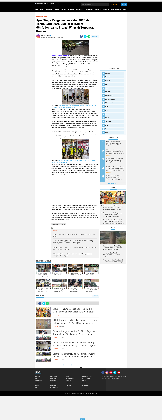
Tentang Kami (105, 376)
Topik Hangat (85, 385)
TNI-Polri (68, 385)
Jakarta (107, 88)
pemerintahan (80, 9)
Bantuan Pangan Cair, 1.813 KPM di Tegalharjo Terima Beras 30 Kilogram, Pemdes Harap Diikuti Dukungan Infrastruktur (75, 334)
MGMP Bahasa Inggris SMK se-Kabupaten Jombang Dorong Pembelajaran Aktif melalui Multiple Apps (114, 160)
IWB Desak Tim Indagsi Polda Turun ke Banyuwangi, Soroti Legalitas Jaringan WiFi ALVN (115, 168)
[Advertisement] (75, 190)
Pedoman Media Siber (121, 376)
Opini (106, 132)
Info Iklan (118, 378)
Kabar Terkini (38, 380)
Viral (36, 387)
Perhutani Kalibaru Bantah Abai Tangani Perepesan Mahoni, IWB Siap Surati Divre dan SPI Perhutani (113, 221)
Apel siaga (44, 16)
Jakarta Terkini (86, 378)
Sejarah (37, 385)
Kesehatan (98, 9)
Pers (106, 110)
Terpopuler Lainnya (113, 183)
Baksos (107, 114)
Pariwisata (69, 383)
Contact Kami (111, 378)
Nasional (56, 9)
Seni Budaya (106, 9)
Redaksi (112, 376)
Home (36, 9)
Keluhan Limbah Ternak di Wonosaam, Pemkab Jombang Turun (112, 254)
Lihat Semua (67, 364)
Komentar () (95, 36)
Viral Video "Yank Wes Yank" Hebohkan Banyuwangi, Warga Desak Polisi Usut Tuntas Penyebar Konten (114, 177)
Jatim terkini (108, 121)
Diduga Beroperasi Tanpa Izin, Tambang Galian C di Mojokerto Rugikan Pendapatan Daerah (112, 247)
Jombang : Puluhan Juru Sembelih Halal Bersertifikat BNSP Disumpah (113, 261)
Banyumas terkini (110, 99)
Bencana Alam (109, 95)
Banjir (107, 117)
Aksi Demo (37, 376)
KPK (106, 125)
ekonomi (125, 9)
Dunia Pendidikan (116, 9)
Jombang (62, 224)
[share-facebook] (81, 36)
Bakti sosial (53, 376)
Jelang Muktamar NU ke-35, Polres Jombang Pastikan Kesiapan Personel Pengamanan (74, 355)
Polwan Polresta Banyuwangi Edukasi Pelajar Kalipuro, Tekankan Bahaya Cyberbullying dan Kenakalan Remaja (74, 345)
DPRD (106, 106)
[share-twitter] (85, 36)
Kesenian (107, 129)
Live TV (124, 4)
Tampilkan (95, 295)
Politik (84, 383)
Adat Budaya (89, 9)
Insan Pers (53, 378)
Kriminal (84, 380)
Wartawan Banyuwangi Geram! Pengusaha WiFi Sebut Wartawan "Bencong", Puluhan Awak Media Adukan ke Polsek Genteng (115, 151)
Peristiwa (49, 9)
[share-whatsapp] (88, 36)
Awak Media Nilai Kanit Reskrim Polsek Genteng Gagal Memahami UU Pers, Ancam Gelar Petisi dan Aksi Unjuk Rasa (114, 143)
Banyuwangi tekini (87, 376)
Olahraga (63, 9)
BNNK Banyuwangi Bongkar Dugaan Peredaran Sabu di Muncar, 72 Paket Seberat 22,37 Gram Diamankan (75, 323)
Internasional (109, 103)
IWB (106, 84)
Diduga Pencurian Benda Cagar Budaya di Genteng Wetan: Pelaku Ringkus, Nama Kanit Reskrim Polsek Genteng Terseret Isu (74, 312)
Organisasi (71, 9)
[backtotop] (81, 368)
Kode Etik (104, 378)
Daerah (42, 9)
